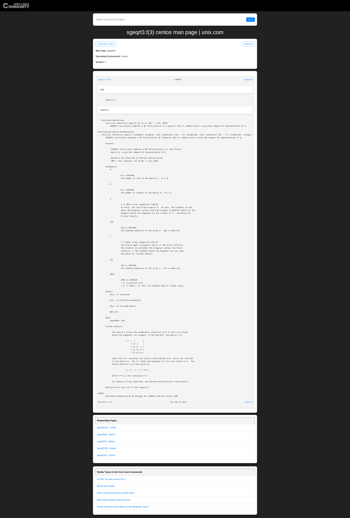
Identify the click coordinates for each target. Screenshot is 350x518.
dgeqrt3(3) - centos (106, 455)
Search (250, 19)
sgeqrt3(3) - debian (106, 434)
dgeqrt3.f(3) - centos (106, 427)
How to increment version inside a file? (115, 493)
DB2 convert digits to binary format (113, 500)
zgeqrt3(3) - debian (106, 441)
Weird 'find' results (106, 486)
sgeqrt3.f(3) (104, 80)
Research (248, 44)
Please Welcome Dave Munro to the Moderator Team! (123, 507)
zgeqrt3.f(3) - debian (106, 448)
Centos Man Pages (105, 44)
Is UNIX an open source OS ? (111, 479)
